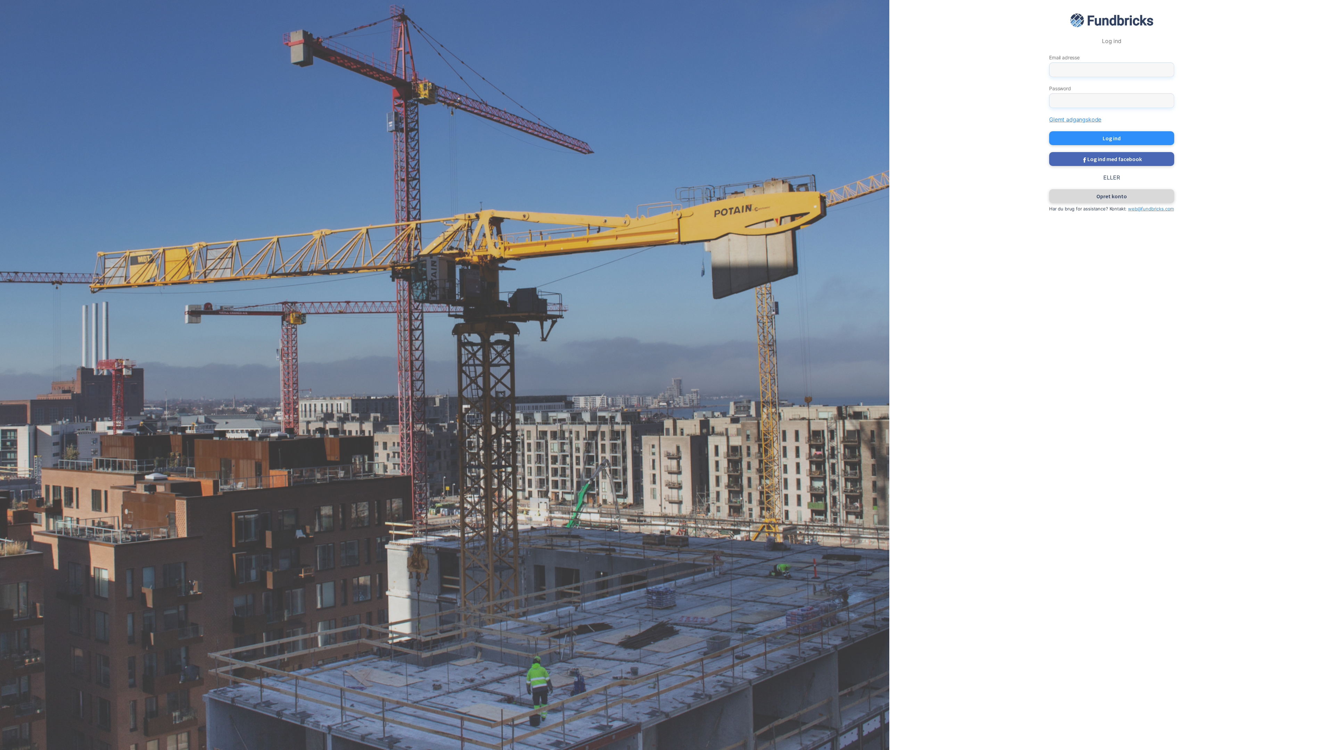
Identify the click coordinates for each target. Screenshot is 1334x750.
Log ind (1112, 138)
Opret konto (1111, 196)
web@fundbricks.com (1151, 208)
